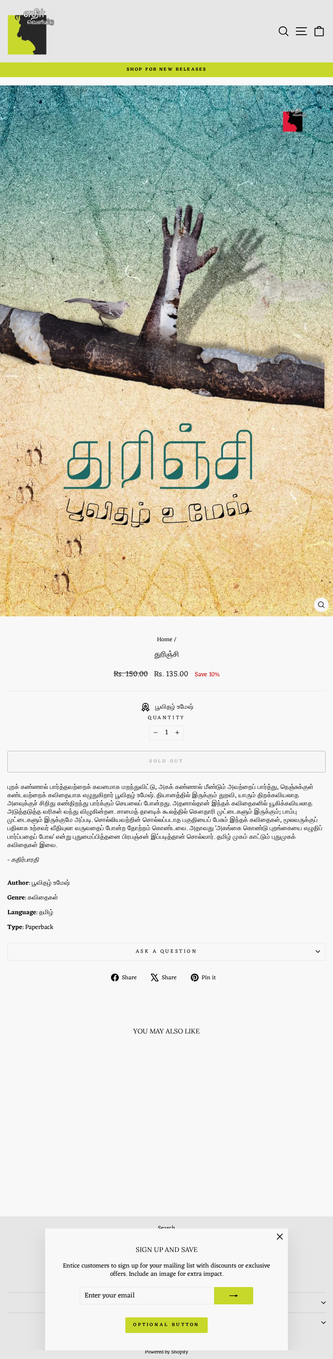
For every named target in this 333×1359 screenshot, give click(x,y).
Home (164, 639)
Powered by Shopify (166, 1352)
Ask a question (166, 951)
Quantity (166, 718)
